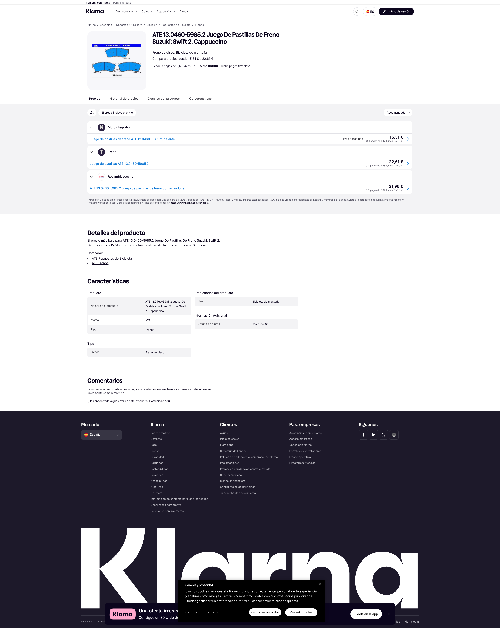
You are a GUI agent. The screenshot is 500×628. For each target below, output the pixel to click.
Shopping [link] (106, 25)
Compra (147, 11)
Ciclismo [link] (151, 25)
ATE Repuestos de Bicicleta (112, 258)
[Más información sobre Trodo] (91, 152)
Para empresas (122, 2)
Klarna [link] (92, 25)
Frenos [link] (199, 25)
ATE (147, 320)
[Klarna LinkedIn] (373, 435)
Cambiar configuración (203, 612)
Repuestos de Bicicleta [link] (176, 25)
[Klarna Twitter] (383, 435)
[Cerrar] (319, 584)
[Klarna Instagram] (394, 435)
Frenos (149, 329)
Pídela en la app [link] (366, 614)
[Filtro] (92, 112)
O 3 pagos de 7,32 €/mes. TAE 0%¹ (384, 190)
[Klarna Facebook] (363, 435)
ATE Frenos (100, 263)
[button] (370, 11)
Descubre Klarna (126, 11)
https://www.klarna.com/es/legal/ (189, 202)
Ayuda (184, 11)
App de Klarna (166, 11)
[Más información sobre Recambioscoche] (91, 177)
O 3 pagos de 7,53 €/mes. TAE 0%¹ (384, 165)
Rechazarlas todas (265, 612)
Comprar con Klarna (98, 2)
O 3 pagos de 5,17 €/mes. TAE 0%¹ (384, 140)
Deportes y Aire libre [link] (129, 25)
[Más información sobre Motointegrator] (91, 127)
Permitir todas (301, 612)
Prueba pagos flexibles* (234, 66)
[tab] (95, 98)
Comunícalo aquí (159, 401)
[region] (251, 601)
